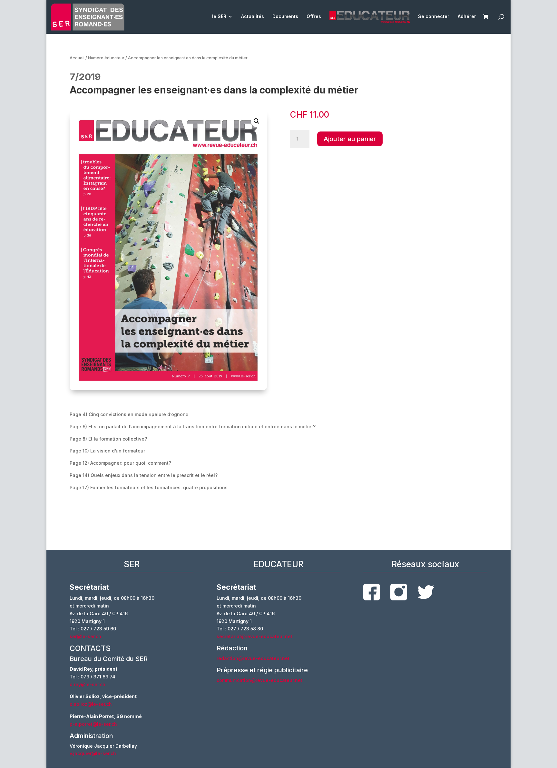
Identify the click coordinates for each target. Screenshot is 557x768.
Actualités (252, 16)
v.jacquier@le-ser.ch (93, 753)
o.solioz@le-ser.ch (91, 704)
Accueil (77, 57)
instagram (398, 592)
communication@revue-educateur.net (259, 680)
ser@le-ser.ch (85, 636)
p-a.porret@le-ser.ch (93, 724)
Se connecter (433, 16)
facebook (371, 592)
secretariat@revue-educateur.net (254, 636)
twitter (425, 592)
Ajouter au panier (350, 139)
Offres (314, 16)
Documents (285, 16)
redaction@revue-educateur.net (253, 658)
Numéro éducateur (106, 57)
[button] (256, 121)
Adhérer (467, 16)
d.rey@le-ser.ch (87, 684)
